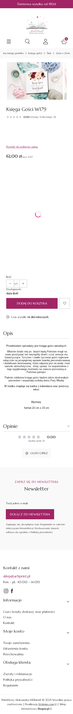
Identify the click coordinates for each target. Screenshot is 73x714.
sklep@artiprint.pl (16, 576)
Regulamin (10, 685)
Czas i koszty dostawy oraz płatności (29, 612)
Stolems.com (46, 704)
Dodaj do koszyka (32, 303)
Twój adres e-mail (17, 503)
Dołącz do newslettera (30, 514)
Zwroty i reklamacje (17, 674)
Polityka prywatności (17, 680)
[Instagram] (6, 593)
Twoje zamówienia (16, 643)
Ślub (49, 53)
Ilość (8, 277)
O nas (7, 617)
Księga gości (35, 53)
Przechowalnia (13, 654)
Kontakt (8, 623)
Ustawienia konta (15, 648)
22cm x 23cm (63, 53)
